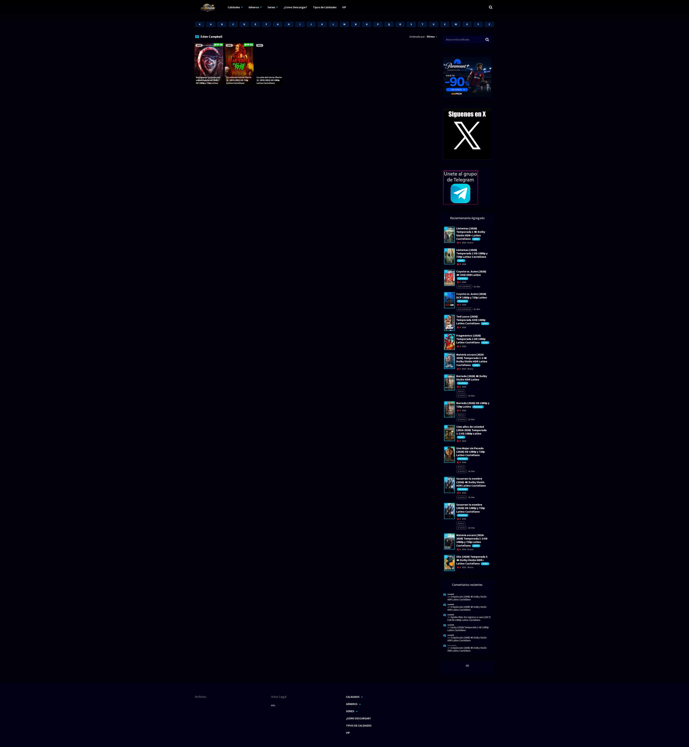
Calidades (234, 7)
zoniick (450, 594)
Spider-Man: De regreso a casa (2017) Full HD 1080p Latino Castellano (469, 618)
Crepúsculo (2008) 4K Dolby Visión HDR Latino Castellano (467, 598)
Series (271, 7)
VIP (344, 7)
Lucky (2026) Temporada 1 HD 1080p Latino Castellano (468, 629)
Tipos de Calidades (324, 7)
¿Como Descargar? (295, 7)
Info (273, 705)
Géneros (254, 7)
